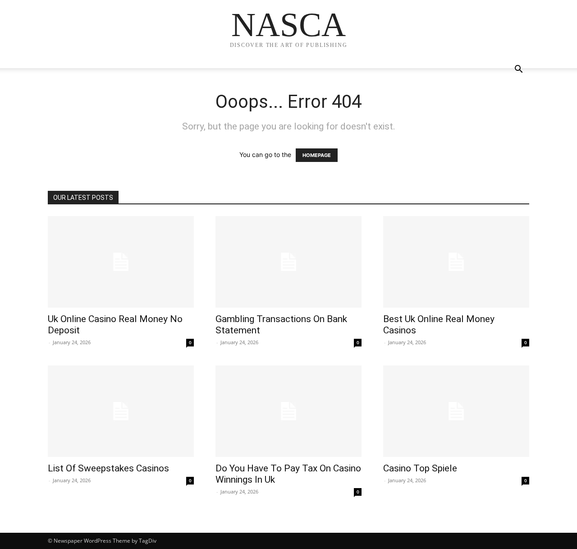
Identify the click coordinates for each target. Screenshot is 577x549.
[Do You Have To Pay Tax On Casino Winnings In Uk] (288, 411)
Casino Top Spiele (420, 468)
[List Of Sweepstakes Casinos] (121, 411)
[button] (518, 70)
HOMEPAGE (316, 155)
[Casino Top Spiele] (456, 411)
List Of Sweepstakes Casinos (108, 468)
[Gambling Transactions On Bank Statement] (288, 262)
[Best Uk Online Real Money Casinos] (456, 262)
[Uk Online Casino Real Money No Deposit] (121, 262)
